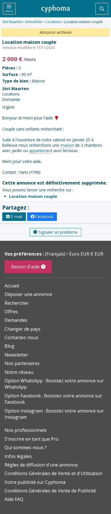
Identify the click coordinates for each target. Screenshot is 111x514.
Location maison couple (33, 196)
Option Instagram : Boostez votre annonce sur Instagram (54, 414)
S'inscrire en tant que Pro (32, 439)
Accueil (12, 286)
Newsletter (16, 355)
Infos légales (18, 456)
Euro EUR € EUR (86, 254)
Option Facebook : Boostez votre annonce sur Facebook (53, 399)
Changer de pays (22, 329)
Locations (53, 21)
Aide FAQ (14, 499)
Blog (10, 346)
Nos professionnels (26, 430)
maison (67, 145)
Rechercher (17, 303)
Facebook (44, 216)
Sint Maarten (12, 21)
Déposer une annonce (28, 294)
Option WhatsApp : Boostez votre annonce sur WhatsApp (54, 384)
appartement (40, 150)
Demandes (16, 320)
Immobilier (34, 21)
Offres (11, 311)
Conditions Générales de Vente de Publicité (50, 491)
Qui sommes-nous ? (26, 447)
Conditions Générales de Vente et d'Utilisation (53, 473)
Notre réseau (19, 372)
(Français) (56, 254)
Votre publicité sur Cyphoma (35, 482)
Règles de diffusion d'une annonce (41, 465)
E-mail (16, 216)
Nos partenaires (22, 363)
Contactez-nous (21, 337)
